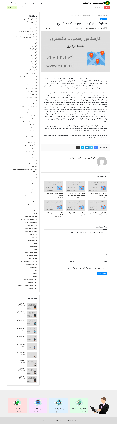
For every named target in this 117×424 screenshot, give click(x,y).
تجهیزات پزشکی (33, 115)
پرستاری (35, 103)
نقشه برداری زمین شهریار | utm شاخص (55, 213)
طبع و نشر (34, 198)
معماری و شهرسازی (32, 255)
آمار (36, 25)
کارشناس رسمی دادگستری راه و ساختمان (55, 194)
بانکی (35, 82)
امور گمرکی (34, 61)
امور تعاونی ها (33, 55)
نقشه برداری (88, 15)
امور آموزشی (34, 46)
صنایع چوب (34, 189)
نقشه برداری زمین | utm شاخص (98, 213)
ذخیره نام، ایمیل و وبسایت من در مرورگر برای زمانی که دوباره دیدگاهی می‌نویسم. (85, 268)
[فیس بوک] (96, 147)
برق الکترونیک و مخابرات (31, 88)
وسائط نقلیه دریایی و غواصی (30, 279)
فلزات (35, 213)
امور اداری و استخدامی (31, 49)
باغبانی (35, 79)
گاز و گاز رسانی (33, 234)
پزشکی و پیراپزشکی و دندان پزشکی (28, 106)
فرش (35, 210)
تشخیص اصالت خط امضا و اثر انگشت (27, 118)
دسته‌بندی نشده (33, 157)
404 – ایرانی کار (99, 7)
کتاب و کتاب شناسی (32, 225)
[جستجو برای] (8, 3)
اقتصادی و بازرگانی (32, 34)
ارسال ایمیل (38, 408)
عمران (35, 207)
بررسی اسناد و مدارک (32, 85)
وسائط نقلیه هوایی (32, 288)
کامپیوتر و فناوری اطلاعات (30, 222)
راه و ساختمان (33, 160)
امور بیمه (34, 52)
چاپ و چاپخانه (33, 133)
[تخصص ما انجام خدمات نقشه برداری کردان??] (97, 186)
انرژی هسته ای (33, 70)
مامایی (35, 243)
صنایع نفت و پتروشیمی (31, 195)
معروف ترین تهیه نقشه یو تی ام (77, 213)
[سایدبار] (11, 3)
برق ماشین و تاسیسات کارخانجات (28, 91)
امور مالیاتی (34, 64)
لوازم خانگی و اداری (32, 240)
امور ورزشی (34, 67)
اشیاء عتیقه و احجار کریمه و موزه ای (28, 31)
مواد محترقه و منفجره (31, 264)
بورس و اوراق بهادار (32, 97)
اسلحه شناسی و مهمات (31, 28)
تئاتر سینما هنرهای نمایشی (30, 109)
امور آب (35, 43)
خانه (104, 15)
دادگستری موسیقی (32, 148)
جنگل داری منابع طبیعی (31, 127)
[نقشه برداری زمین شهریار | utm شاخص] (53, 205)
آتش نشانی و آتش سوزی (30, 19)
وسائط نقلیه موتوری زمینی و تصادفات (27, 285)
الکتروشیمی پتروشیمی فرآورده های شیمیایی (26, 37)
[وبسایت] (94, 161)
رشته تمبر (34, 166)
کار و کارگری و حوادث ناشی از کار (29, 219)
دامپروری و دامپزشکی (31, 154)
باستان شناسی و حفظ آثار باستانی (28, 76)
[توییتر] (91, 147)
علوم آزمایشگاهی (32, 204)
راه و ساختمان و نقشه (97, 15)
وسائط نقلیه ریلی (32, 282)
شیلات (35, 186)
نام (106, 254)
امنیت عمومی (33, 40)
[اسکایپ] (82, 147)
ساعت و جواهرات (32, 180)
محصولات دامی (33, 246)
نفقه (36, 270)
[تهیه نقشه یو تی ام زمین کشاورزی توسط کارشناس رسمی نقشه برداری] (75, 186)
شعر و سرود (34, 183)
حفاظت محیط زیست (31, 139)
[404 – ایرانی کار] (32, 306)
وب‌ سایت (71, 261)
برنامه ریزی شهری (32, 94)
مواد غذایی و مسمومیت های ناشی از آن (27, 261)
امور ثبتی (34, 58)
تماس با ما (34, 3)
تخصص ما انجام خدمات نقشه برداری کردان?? (99, 194)
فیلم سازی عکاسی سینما (31, 216)
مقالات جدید (26, 3)
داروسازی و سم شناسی (31, 151)
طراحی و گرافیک (33, 201)
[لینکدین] (87, 147)
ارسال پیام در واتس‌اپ (79, 408)
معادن (35, 249)
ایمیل (105, 261)
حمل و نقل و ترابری (32, 142)
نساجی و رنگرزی (33, 267)
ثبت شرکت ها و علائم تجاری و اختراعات (27, 121)
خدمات (47, 3)
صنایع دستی (34, 192)
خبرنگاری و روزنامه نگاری (31, 145)
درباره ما (41, 3)
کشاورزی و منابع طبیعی (31, 228)
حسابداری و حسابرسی (31, 136)
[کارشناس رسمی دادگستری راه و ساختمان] (53, 186)
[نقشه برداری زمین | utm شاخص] (97, 205)
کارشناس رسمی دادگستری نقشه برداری (95, 28)
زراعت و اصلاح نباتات (32, 177)
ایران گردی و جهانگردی (31, 73)
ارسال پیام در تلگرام (58, 408)
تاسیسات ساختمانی (32, 112)
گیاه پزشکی (34, 237)
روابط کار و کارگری (32, 174)
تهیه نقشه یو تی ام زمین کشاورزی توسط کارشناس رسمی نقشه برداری (76, 194)
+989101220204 (12, 7)
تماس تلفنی (17, 408)
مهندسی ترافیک (33, 258)
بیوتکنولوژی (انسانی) (31, 100)
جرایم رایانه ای (33, 124)
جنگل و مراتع (33, 130)
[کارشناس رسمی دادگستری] (96, 3)
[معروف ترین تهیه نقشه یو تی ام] (75, 205)
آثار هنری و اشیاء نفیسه (31, 22)
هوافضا (35, 276)
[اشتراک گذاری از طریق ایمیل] (78, 147)
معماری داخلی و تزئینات (31, 252)
